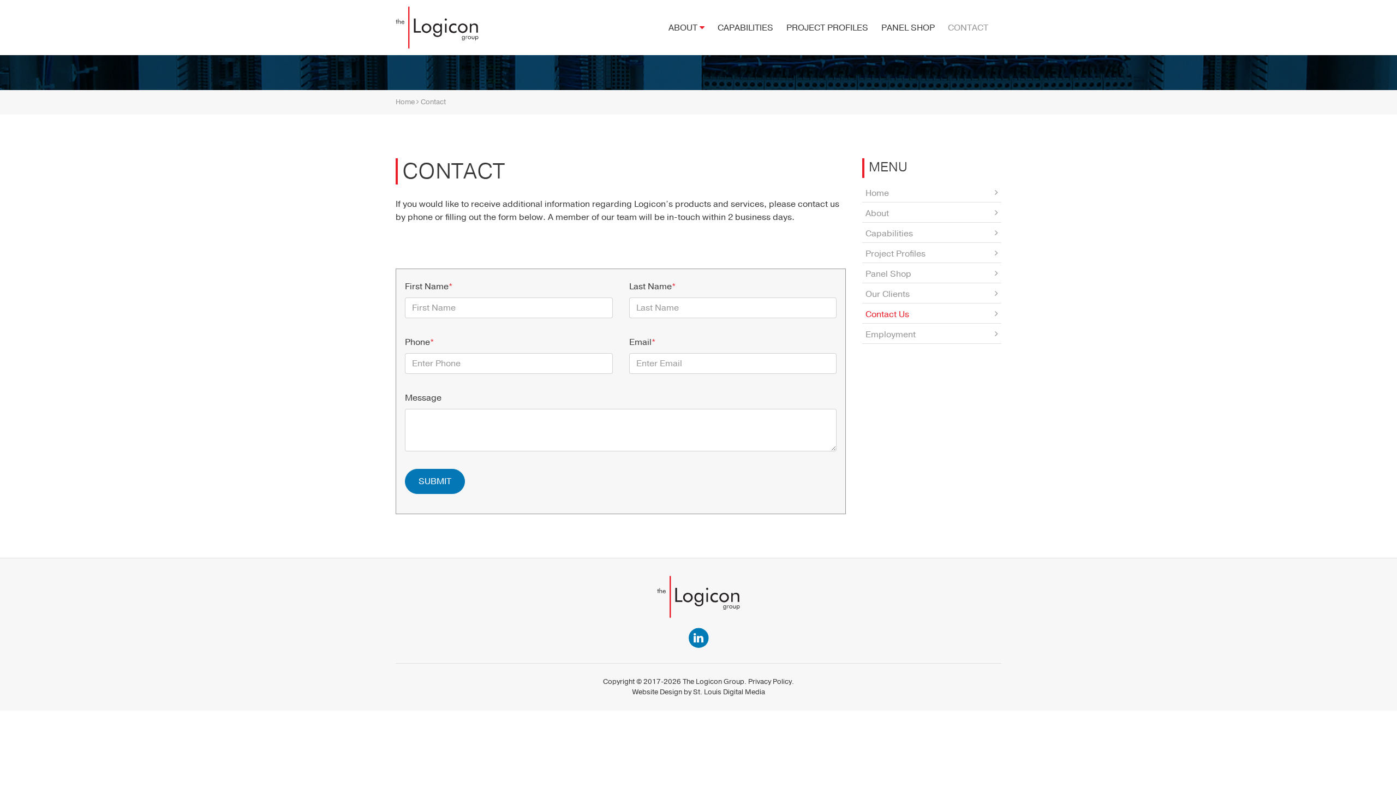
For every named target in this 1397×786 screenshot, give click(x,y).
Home (405, 102)
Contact (968, 28)
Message (423, 398)
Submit (435, 481)
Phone (419, 342)
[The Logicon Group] (437, 27)
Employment (890, 335)
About (684, 28)
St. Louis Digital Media (729, 692)
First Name (428, 287)
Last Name (652, 287)
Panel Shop (908, 28)
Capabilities (745, 28)
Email (642, 342)
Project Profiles (827, 28)
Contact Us (887, 314)
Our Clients (887, 294)
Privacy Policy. (771, 682)
